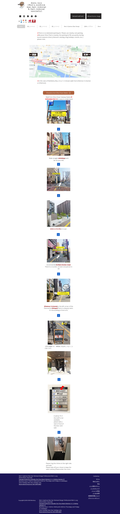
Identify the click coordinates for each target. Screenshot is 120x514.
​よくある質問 (96, 493)
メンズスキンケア (95, 488)
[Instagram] (32, 16)
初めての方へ (96, 481)
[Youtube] (24, 16)
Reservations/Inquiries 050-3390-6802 (30, 484)
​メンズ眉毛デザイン (94, 486)
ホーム (98, 479)
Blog (98, 483)
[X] (20, 16)
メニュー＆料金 (96, 491)
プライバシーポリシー (94, 498)
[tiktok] (28, 16)
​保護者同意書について (94, 495)
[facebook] (36, 16)
